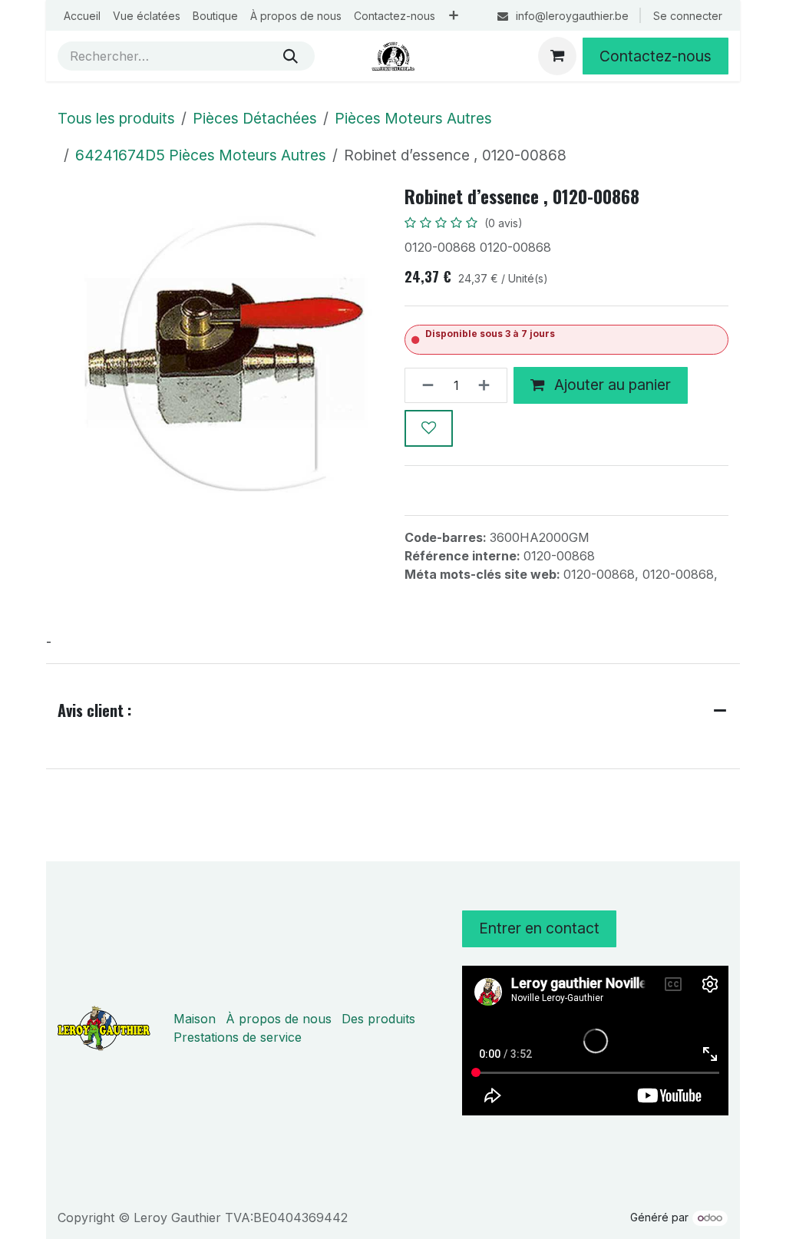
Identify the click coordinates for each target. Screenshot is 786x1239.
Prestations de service (237, 1037)
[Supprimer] (423, 385)
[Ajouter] (489, 385)
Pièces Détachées (255, 118)
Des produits (378, 1018)
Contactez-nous (655, 56)
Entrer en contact (539, 928)
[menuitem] (82, 16)
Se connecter (687, 15)
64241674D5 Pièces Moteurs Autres (200, 155)
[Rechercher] (290, 56)
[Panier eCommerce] (557, 56)
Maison (194, 1018)
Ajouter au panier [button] (610, 384)
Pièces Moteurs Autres (413, 118)
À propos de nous (279, 1018)
